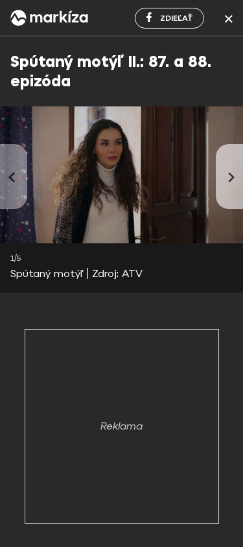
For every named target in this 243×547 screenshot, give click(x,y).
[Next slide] (229, 176)
